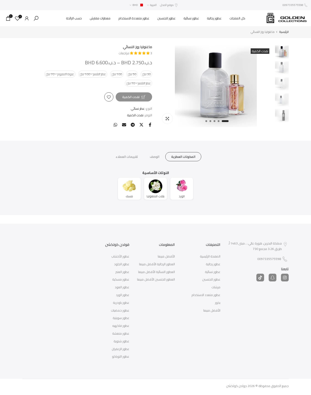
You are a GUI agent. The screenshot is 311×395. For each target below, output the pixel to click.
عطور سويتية (121, 318)
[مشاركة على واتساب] (115, 125)
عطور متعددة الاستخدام (133, 18)
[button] (140, 53)
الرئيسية (284, 31)
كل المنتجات (237, 18)
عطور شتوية (121, 341)
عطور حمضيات (120, 310)
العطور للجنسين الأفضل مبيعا (156, 279)
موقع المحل (167, 5)
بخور (217, 303)
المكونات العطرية (183, 157)
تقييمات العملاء (127, 157)
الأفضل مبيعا (211, 310)
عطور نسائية (191, 18)
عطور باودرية (121, 303)
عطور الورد (122, 295)
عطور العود (122, 287)
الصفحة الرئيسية (210, 256)
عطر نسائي (138, 109)
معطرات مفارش (100, 18)
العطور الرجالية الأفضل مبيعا (157, 264)
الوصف (154, 157)
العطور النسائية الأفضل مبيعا (156, 272)
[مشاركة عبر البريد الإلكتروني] (124, 125)
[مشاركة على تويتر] (141, 125)
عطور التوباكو (120, 356)
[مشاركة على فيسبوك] (150, 125)
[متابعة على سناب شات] (272, 277)
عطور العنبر (122, 272)
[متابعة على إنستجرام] (285, 277)
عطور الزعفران (120, 349)
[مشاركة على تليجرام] (133, 125)
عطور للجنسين (166, 18)
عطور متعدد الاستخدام (205, 295)
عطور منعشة (120, 333)
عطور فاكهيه (120, 326)
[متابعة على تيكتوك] (260, 277)
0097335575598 (293, 5)
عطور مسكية (120, 279)
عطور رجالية (214, 18)
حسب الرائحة (74, 18)
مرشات (216, 287)
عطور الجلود (121, 264)
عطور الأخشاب (120, 256)
